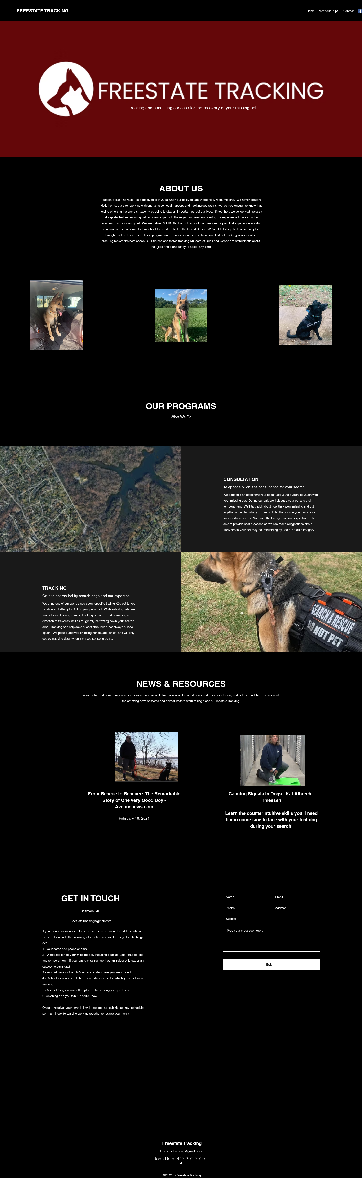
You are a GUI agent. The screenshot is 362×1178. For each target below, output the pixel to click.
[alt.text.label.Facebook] (181, 1164)
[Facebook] (360, 11)
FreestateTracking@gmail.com (90, 921)
